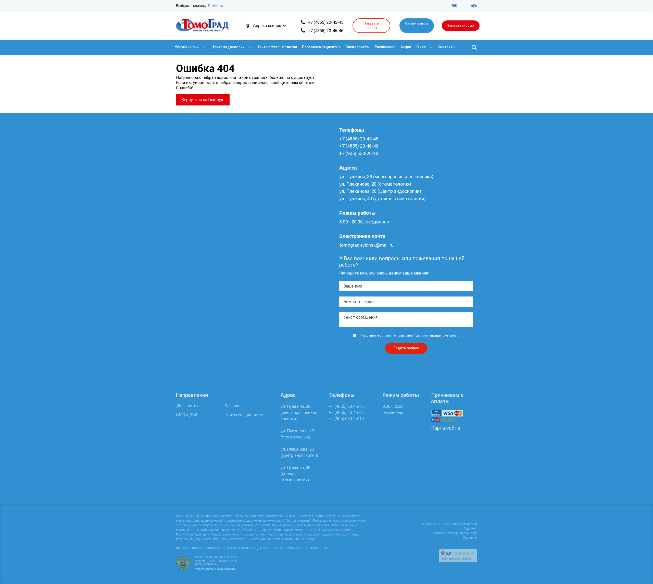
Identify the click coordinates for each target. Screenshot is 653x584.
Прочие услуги (193, 397)
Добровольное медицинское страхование (215, 382)
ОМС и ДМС (190, 365)
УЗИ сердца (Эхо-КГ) (195, 113)
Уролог (182, 270)
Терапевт (185, 263)
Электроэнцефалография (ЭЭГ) (206, 155)
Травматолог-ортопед (197, 256)
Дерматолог (187, 194)
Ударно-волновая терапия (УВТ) (206, 330)
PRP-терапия (188, 323)
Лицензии (470, 538)
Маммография (190, 141)
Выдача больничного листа (202, 408)
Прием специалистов (201, 176)
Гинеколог (185, 187)
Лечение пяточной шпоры (200, 351)
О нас (421, 47)
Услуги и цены (187, 47)
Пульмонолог (189, 235)
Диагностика (191, 68)
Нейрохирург (188, 221)
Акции (405, 47)
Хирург (182, 277)
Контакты (446, 47)
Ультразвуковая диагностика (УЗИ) (209, 99)
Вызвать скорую (460, 25)
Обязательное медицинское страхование (215, 376)
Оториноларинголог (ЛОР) (201, 228)
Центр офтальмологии (277, 47)
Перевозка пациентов (321, 47)
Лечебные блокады (194, 337)
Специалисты (358, 47)
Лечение (186, 299)
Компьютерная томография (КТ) (207, 85)
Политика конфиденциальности (454, 533)
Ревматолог (187, 242)
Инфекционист (190, 200)
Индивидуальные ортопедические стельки (216, 344)
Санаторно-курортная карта (202, 415)
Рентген (183, 92)
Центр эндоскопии (228, 47)
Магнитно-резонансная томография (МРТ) (217, 78)
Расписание (385, 47)
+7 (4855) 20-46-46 (325, 30)
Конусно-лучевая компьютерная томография (219, 120)
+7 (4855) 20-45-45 (325, 22)
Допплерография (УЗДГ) (199, 106)
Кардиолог (186, 208)
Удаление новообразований (202, 309)
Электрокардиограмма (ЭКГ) (203, 148)
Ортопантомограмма (196, 127)
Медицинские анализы (197, 134)
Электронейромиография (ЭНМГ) (208, 162)
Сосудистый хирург (194, 249)
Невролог (185, 214)
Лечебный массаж (193, 316)
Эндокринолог (189, 284)
